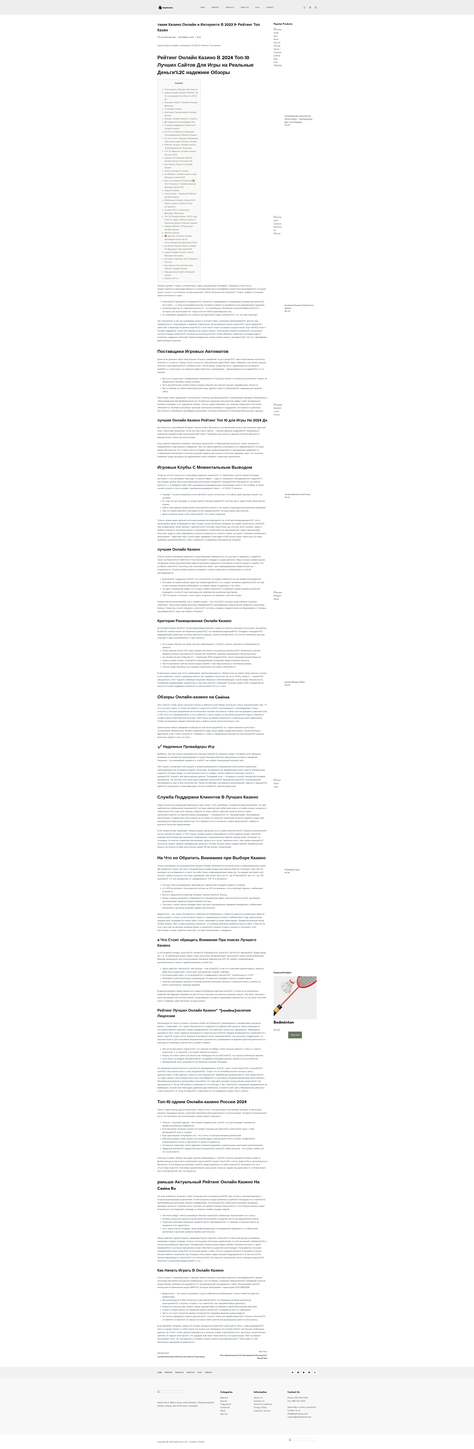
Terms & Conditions (263, 1404)
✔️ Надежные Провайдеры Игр (179, 122)
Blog (257, 7)
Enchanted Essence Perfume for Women (299, 307)
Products (230, 7)
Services (215, 7)
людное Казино (171, 190)
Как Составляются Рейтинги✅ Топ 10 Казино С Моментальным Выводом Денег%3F (180, 183)
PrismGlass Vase (292, 870)
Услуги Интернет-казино (176, 171)
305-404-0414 (301, 1397)
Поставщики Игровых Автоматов (180, 89)
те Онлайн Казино (173, 109)
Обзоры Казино (171, 232)
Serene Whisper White (295, 682)
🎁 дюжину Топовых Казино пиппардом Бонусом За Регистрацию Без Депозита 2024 (180, 239)
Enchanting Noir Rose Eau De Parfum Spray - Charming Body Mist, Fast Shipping (299, 119)
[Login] (310, 7)
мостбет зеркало (254, 411)
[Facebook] (292, 1372)
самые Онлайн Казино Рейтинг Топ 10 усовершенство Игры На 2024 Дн (181, 95)
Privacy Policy (260, 1407)
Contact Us (259, 1401)
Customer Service (262, 1410)
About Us (245, 7)
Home (202, 7)
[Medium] (315, 1372)
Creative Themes (197, 1442)
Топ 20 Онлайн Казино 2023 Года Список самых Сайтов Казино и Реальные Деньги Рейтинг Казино (180, 219)
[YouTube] (309, 1372)
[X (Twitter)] (298, 1372)
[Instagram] (304, 1372)
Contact (270, 7)
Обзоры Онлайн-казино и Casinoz (180, 118)
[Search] (305, 7)
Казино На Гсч (171, 278)
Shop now (295, 1035)
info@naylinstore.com (297, 1413)
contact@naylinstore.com (299, 1417)
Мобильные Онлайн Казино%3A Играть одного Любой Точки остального (179, 203)
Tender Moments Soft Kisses (297, 494)
